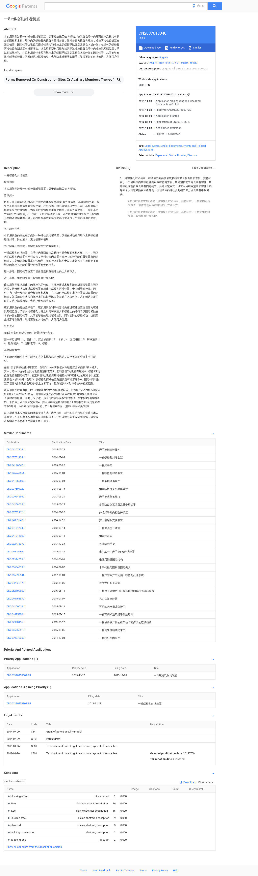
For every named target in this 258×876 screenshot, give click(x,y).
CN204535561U (16, 629)
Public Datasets (125, 870)
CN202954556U (16, 496)
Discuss (192, 155)
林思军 (153, 63)
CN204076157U (16, 598)
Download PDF (152, 47)
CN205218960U (16, 590)
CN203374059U (16, 559)
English (163, 57)
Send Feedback (101, 870)
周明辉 (184, 63)
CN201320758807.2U (19, 675)
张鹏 (161, 63)
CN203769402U (16, 488)
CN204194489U (16, 535)
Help (176, 870)
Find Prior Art (177, 47)
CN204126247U (16, 465)
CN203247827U (16, 543)
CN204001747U (16, 520)
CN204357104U (16, 449)
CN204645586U (16, 551)
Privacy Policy (160, 870)
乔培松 (194, 63)
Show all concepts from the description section (34, 846)
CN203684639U (16, 567)
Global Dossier (177, 155)
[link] (17, 796)
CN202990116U (16, 622)
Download (189, 782)
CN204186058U (16, 480)
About (83, 870)
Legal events (152, 145)
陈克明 (175, 63)
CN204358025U (16, 504)
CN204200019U (16, 606)
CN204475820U (16, 614)
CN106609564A (16, 575)
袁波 (167, 63)
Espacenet (161, 155)
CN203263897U (16, 582)
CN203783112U (16, 512)
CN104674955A (16, 473)
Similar (196, 47)
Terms (143, 870)
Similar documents (171, 145)
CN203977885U (16, 637)
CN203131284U (16, 527)
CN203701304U (16, 457)
